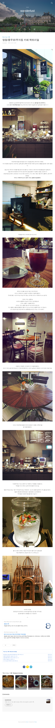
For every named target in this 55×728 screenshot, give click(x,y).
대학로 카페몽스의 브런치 (8, 659)
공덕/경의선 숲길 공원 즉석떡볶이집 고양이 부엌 (12, 654)
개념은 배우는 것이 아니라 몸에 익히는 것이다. (16, 625)
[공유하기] (7, 645)
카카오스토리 (27, 667)
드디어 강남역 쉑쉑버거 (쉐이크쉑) (9, 660)
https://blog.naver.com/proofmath (11, 621)
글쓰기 (20, 29)
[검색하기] (52, 3)
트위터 (31, 667)
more (51, 673)
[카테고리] (3, 3)
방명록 (25, 29)
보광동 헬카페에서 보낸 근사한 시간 (10, 657)
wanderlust (27, 10)
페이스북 (24, 667)
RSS (30, 29)
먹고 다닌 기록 (6, 37)
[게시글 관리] (9, 645)
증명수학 (6, 624)
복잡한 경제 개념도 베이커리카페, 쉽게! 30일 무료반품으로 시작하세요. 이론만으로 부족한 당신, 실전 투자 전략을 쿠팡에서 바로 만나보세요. (27, 637)
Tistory (35, 721)
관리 (34, 29)
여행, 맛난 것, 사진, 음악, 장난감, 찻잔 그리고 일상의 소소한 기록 (19, 701)
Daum (27, 721)
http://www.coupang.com (9, 632)
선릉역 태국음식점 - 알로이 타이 (9, 656)
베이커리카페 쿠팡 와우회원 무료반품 (15, 634)
